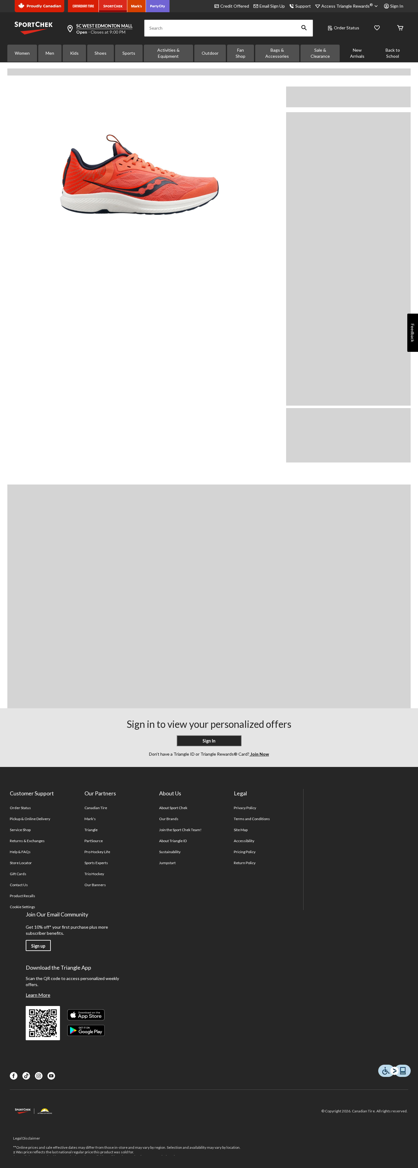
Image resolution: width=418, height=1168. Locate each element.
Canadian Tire (95, 807)
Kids (74, 53)
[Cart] (400, 28)
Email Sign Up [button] (272, 6)
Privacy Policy (245, 807)
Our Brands (168, 818)
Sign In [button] (396, 6)
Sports (128, 53)
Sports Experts (96, 862)
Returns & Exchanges (27, 840)
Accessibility (244, 840)
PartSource (93, 840)
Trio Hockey (94, 873)
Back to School (393, 53)
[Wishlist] (377, 28)
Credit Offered (234, 6)
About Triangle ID (173, 840)
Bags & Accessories (277, 53)
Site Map (241, 829)
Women (22, 53)
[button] (304, 28)
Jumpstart (167, 862)
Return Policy (245, 862)
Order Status (346, 27)
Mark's (90, 818)
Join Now (259, 754)
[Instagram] (39, 1076)
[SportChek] (113, 6)
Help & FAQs (20, 851)
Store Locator (21, 862)
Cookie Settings (22, 907)
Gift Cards (18, 873)
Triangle (91, 829)
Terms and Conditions (252, 818)
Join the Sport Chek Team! (180, 829)
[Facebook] (13, 1076)
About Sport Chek (173, 807)
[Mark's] (136, 6)
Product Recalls (22, 896)
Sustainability (170, 851)
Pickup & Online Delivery (30, 818)
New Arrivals (357, 53)
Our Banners (95, 884)
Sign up (38, 946)
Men (50, 53)
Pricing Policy (245, 851)
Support (303, 6)
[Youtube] (51, 1076)
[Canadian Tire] (83, 6)
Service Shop (20, 829)
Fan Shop (240, 53)
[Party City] (158, 6)
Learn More (38, 995)
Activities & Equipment (168, 53)
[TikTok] (26, 1076)
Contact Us (19, 884)
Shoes (100, 53)
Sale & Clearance (320, 53)
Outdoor (210, 53)
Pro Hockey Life (97, 851)
